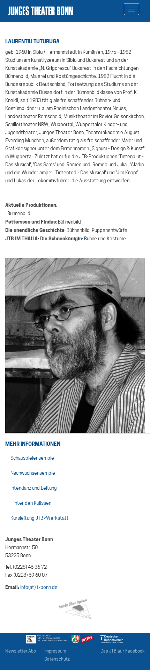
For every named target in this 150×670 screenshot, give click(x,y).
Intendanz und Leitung (33, 488)
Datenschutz (57, 659)
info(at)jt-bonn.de (39, 587)
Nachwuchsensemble (32, 473)
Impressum (55, 651)
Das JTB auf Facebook (122, 651)
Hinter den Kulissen (30, 503)
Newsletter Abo (20, 651)
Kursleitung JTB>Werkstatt (39, 518)
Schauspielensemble (32, 458)
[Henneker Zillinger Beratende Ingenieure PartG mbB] (75, 608)
